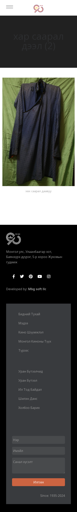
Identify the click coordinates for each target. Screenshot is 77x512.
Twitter (22, 277)
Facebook (13, 277)
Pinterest (31, 277)
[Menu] (9, 7)
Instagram (49, 277)
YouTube (40, 277)
